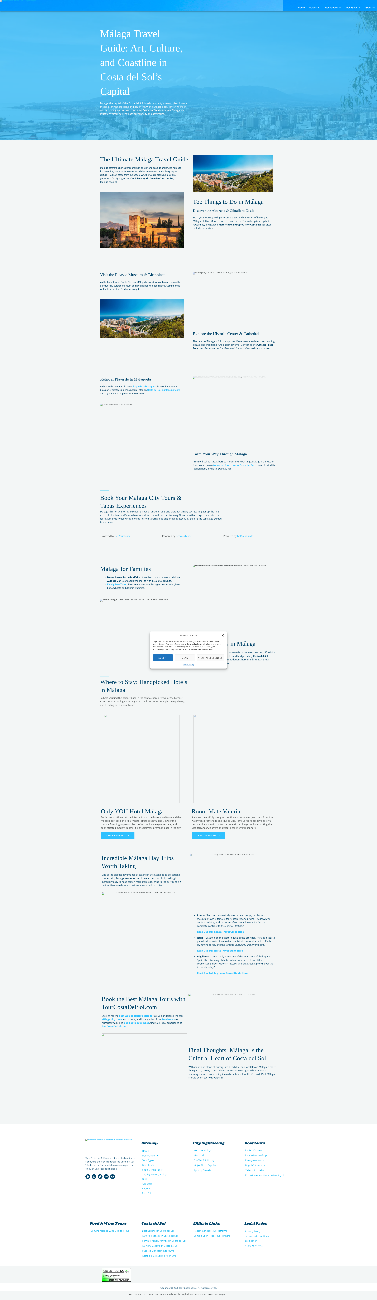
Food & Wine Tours (152, 1169)
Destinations (331, 7)
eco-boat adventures (136, 1022)
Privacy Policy (188, 664)
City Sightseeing (209, 1143)
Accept (163, 657)
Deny (185, 657)
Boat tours (254, 1143)
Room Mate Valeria (216, 811)
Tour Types (351, 7)
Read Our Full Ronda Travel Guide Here (220, 931)
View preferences (210, 657)
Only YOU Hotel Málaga (132, 811)
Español (146, 1193)
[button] (222, 635)
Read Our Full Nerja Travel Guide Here (220, 950)
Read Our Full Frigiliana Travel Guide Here (222, 973)
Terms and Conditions (257, 1236)
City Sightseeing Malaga (155, 1174)
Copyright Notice (254, 1245)
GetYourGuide (122, 536)
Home (301, 7)
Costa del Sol (153, 1223)
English (146, 1188)
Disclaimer (251, 1240)
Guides (313, 7)
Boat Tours (148, 1164)
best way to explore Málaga (135, 1015)
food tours (168, 1019)
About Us (370, 7)
